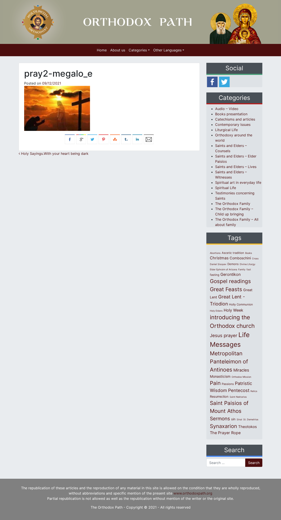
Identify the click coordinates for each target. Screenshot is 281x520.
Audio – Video (226, 109)
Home (102, 50)
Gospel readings (230, 281)
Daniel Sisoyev (218, 264)
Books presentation (231, 114)
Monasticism (220, 376)
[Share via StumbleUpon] (115, 139)
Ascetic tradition (233, 253)
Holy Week (233, 310)
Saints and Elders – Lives (235, 166)
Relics (253, 391)
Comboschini (240, 258)
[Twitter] (224, 81)
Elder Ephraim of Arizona (223, 269)
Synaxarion (223, 426)
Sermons (220, 418)
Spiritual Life (225, 188)
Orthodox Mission (241, 377)
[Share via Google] (81, 139)
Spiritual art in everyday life (238, 182)
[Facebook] (212, 81)
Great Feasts (226, 289)
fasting (214, 274)
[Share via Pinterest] (103, 139)
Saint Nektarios (238, 396)
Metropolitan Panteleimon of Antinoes (229, 361)
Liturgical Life (226, 130)
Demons (233, 264)
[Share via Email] (149, 139)
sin (233, 419)
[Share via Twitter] (92, 139)
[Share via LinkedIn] (137, 139)
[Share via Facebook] (70, 139)
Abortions (215, 253)
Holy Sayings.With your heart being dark (54, 153)
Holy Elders (216, 310)
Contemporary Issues (232, 124)
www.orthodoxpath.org (192, 493)
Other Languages (167, 50)
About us (117, 50)
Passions (228, 384)
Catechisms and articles (235, 119)
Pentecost (238, 390)
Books (248, 253)
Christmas (219, 258)
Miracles (241, 370)
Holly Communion (241, 304)
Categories (138, 50)
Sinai (239, 419)
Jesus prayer (223, 335)
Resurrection (219, 397)
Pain (215, 383)
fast (249, 269)
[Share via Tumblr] (126, 139)
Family (241, 269)
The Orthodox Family (232, 203)
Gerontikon (230, 274)
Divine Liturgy (247, 264)
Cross (255, 258)
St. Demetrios (250, 419)
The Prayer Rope (225, 432)
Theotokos (247, 426)
